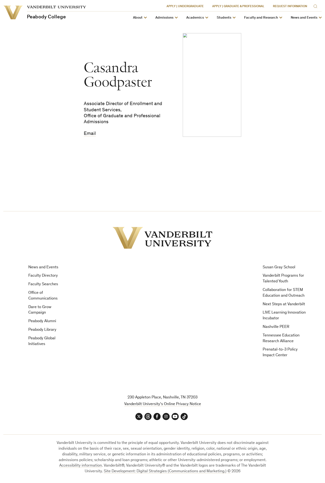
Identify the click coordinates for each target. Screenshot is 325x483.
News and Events (43, 267)
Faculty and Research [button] (261, 18)
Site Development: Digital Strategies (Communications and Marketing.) (165, 471)
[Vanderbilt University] (162, 238)
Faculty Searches (43, 284)
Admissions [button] (164, 18)
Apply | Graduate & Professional (238, 6)
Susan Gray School (279, 267)
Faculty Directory (43, 276)
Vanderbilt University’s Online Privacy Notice (162, 404)
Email (90, 133)
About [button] (138, 18)
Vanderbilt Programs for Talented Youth (283, 279)
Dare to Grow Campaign (39, 310)
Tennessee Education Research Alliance (281, 338)
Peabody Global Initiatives (41, 341)
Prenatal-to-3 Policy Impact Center (280, 352)
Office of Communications (43, 296)
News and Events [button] (304, 18)
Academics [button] (195, 18)
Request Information (290, 6)
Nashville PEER (276, 327)
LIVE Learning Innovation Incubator (284, 315)
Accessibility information (80, 466)
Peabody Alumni (42, 321)
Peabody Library (42, 330)
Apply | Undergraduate (185, 6)
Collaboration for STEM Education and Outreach (284, 293)
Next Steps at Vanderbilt (284, 304)
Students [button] (224, 18)
